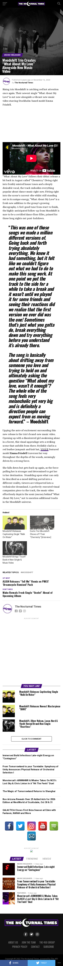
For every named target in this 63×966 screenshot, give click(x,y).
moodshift (27, 573)
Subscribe (48, 947)
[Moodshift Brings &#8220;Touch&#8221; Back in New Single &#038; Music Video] (15, 548)
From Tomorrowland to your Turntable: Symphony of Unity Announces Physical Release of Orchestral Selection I (30, 769)
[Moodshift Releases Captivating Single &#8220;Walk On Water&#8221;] (15, 523)
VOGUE (44, 449)
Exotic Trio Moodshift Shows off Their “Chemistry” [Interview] (40, 534)
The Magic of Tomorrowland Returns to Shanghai (29, 791)
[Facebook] (9, 826)
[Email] (31, 836)
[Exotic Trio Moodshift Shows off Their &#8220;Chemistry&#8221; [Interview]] (42, 523)
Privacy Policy (19, 947)
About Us (13, 942)
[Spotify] (53, 826)
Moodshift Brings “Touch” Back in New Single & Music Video (14, 559)
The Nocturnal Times (24, 83)
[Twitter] (20, 826)
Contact (35, 947)
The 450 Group (47, 942)
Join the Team (29, 942)
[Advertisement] (31, 651)
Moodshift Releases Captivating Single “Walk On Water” (14, 534)
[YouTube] (42, 826)
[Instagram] (31, 826)
